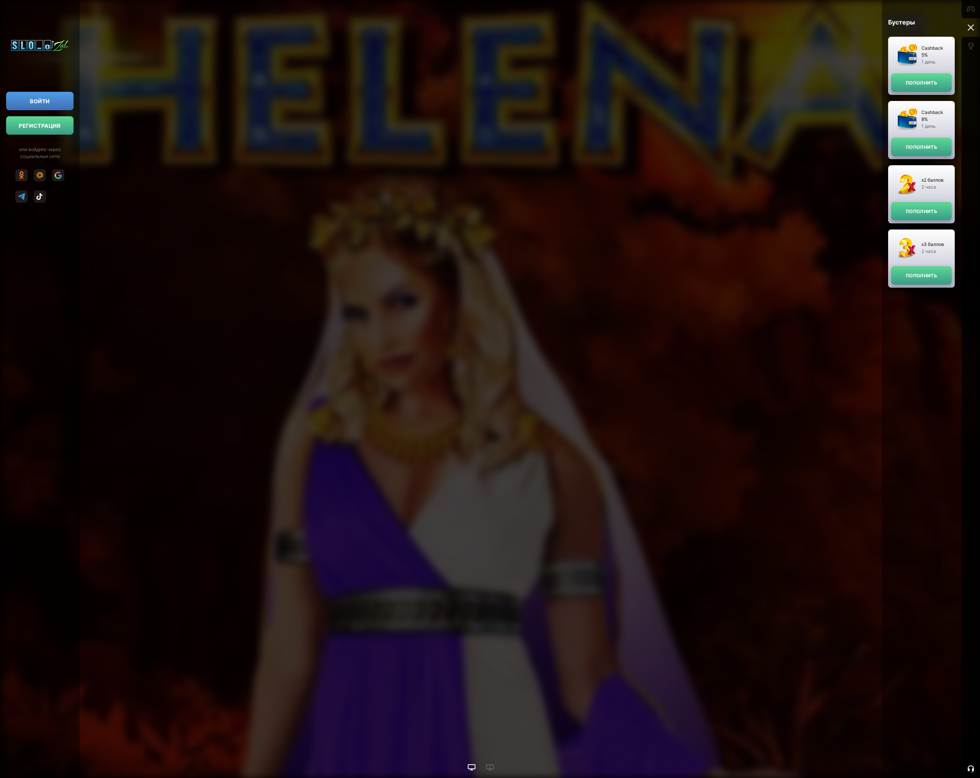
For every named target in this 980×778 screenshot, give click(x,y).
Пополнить (921, 83)
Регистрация (40, 125)
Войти (39, 101)
